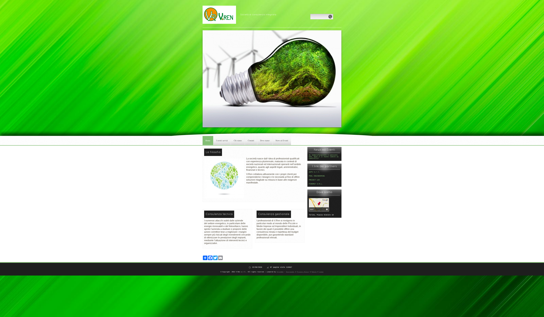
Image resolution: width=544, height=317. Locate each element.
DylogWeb (280, 272)
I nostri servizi (222, 140)
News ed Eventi (282, 140)
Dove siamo (265, 140)
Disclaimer (290, 272)
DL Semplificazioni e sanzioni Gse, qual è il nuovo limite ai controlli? (324, 156)
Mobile (314, 272)
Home (207, 140)
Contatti (251, 140)
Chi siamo (238, 140)
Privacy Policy (303, 272)
